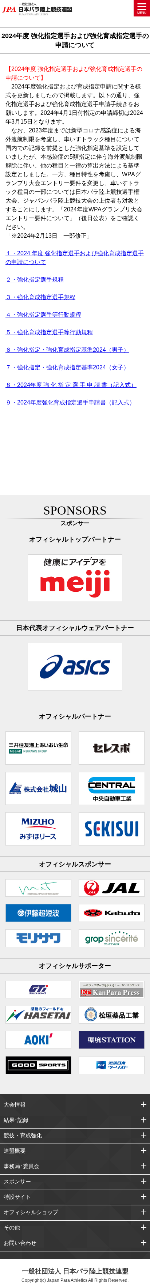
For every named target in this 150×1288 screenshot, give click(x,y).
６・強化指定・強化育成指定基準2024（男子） (67, 350)
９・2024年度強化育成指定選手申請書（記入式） (70, 402)
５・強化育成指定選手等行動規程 (49, 332)
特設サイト (17, 1197)
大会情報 (14, 1104)
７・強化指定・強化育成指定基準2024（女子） (67, 367)
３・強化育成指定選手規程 (40, 297)
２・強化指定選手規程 (34, 279)
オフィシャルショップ (31, 1212)
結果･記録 (16, 1120)
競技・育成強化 (23, 1135)
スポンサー (17, 1181)
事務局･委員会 (21, 1166)
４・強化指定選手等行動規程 (43, 315)
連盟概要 (14, 1151)
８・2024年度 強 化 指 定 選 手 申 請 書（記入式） (71, 385)
